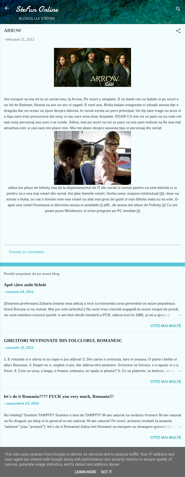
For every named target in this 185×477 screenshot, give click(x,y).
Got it (106, 472)
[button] (178, 31)
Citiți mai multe (165, 326)
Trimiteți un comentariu (26, 252)
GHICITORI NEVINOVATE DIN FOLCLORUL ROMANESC (63, 340)
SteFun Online (36, 9)
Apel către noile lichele (25, 284)
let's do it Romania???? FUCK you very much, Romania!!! (59, 396)
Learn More (85, 472)
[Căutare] (178, 9)
